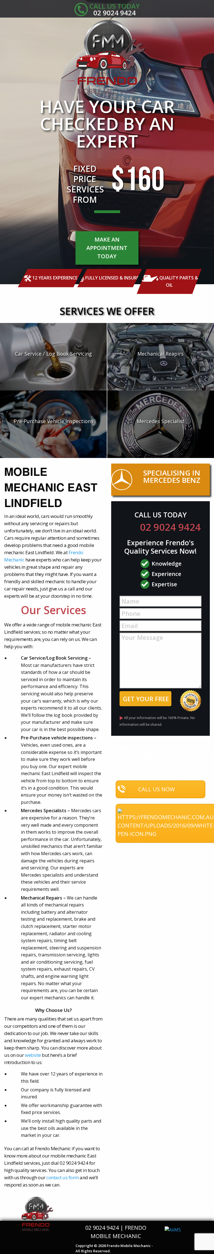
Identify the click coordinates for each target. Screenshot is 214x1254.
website (33, 1055)
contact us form (62, 1177)
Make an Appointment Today (106, 248)
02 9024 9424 (170, 527)
